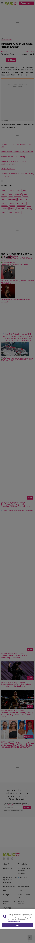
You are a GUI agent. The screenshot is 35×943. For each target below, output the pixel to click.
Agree (17, 925)
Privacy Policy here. (14, 921)
